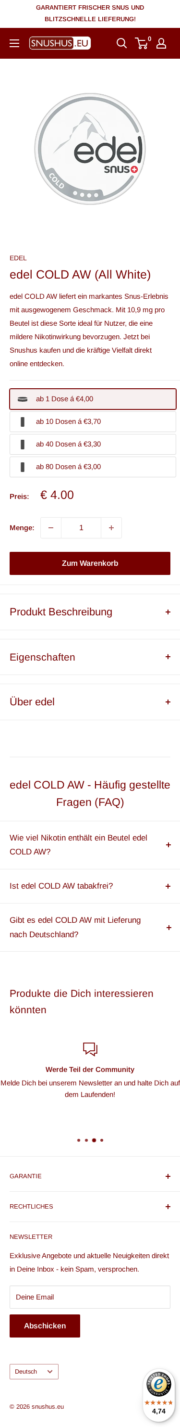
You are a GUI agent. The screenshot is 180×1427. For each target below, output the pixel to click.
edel (18, 258)
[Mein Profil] (161, 43)
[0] (142, 43)
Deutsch (26, 1371)
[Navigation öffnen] (14, 43)
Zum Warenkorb (90, 563)
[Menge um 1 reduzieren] (51, 528)
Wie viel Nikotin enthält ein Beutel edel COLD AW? (78, 845)
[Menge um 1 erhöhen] (111, 528)
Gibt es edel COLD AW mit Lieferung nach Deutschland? (75, 927)
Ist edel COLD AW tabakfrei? (61, 886)
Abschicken (45, 1326)
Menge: (22, 527)
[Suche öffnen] (122, 43)
